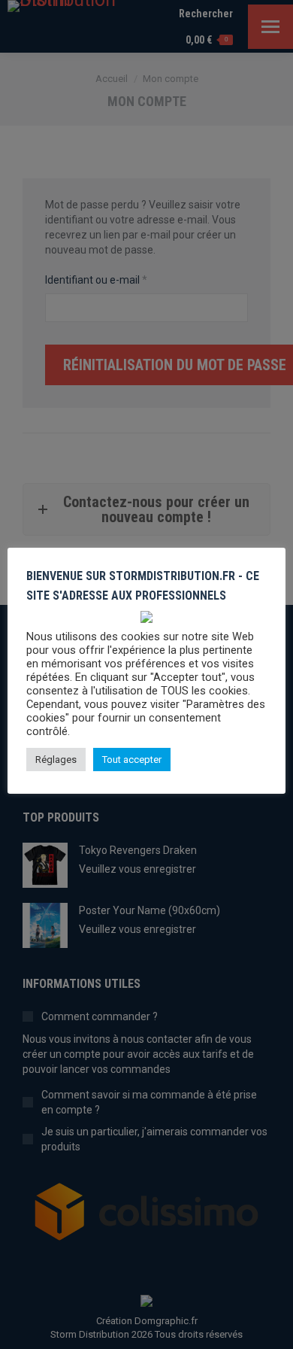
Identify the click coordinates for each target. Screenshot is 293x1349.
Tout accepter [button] (132, 759)
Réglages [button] (56, 759)
